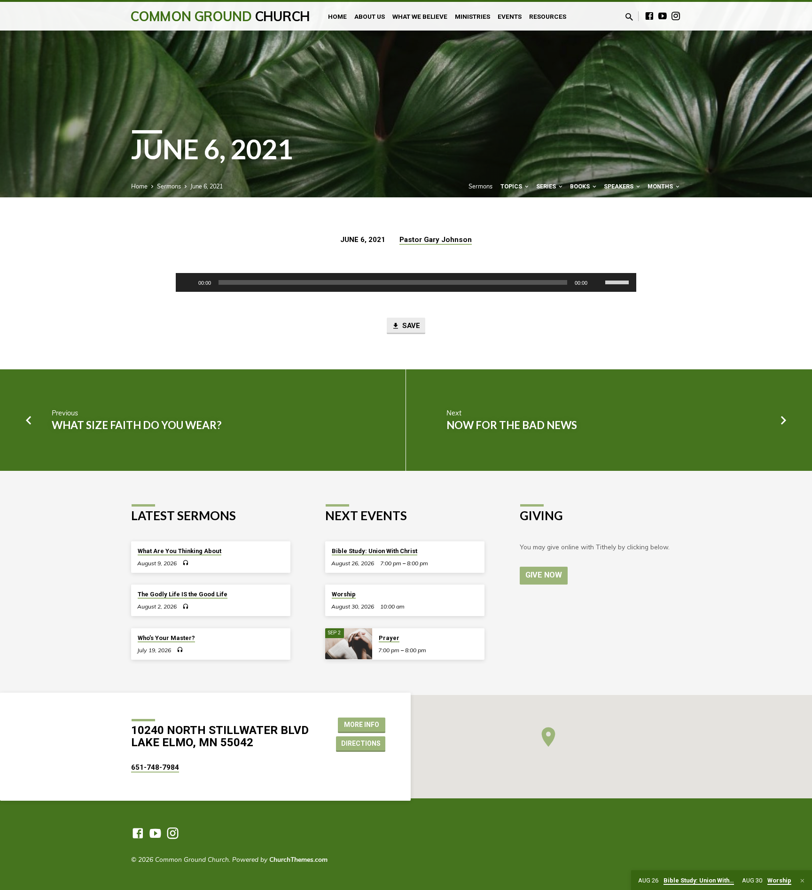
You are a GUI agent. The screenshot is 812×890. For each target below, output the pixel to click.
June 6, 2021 (206, 186)
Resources (547, 16)
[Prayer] (348, 644)
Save (410, 325)
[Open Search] (629, 16)
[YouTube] (662, 15)
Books (580, 186)
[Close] (802, 880)
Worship (344, 594)
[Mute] (597, 282)
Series (546, 186)
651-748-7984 (155, 767)
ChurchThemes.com (298, 859)
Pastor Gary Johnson (435, 239)
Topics (511, 186)
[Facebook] (649, 15)
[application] (406, 282)
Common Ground (220, 16)
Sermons (169, 186)
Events (510, 16)
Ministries (472, 16)
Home (337, 16)
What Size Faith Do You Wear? (136, 425)
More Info (361, 724)
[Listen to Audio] (185, 563)
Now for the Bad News (511, 425)
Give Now (543, 574)
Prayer (389, 637)
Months (661, 186)
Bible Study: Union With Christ (374, 550)
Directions (361, 743)
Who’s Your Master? (166, 637)
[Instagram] (676, 15)
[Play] (188, 282)
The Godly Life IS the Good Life (182, 594)
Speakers (619, 186)
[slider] (618, 281)
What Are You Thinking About (179, 550)
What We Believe (419, 16)
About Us (369, 16)
